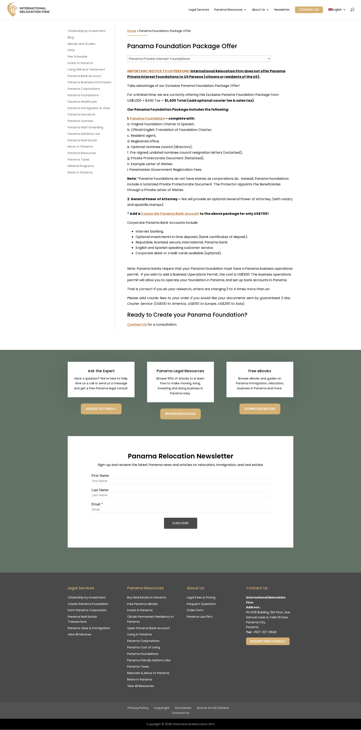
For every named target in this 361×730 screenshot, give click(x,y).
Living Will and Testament (86, 69)
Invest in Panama (80, 63)
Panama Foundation (147, 118)
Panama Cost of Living (143, 647)
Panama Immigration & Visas (89, 108)
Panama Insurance (81, 114)
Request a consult (101, 409)
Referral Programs (81, 166)
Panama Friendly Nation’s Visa (148, 660)
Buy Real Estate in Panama (146, 597)
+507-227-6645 (265, 632)
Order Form (195, 610)
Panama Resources (228, 10)
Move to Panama (80, 146)
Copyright (162, 708)
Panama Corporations (84, 89)
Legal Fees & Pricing (201, 597)
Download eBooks (259, 409)
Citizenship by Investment (87, 31)
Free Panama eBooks (142, 604)
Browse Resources (180, 414)
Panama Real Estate (82, 140)
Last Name (100, 490)
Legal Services (199, 10)
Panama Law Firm (199, 617)
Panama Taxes (78, 159)
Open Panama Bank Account (148, 628)
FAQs (71, 50)
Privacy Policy (138, 708)
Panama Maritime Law (84, 134)
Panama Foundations (83, 95)
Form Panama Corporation (87, 610)
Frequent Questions (201, 604)
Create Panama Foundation (88, 604)
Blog (71, 37)
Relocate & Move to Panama (148, 673)
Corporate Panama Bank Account (170, 213)
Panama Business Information (89, 82)
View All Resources (140, 686)
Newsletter (282, 10)
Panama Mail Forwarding (85, 127)
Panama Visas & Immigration (89, 628)
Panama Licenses (80, 121)
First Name (100, 476)
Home (131, 31)
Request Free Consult (267, 641)
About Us (258, 10)
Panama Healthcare (82, 102)
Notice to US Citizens (213, 708)
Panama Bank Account (84, 76)
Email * (97, 504)
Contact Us (309, 10)
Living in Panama (139, 634)
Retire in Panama (80, 172)
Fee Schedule (77, 56)
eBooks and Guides (81, 44)
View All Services (79, 634)
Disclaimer (183, 708)
